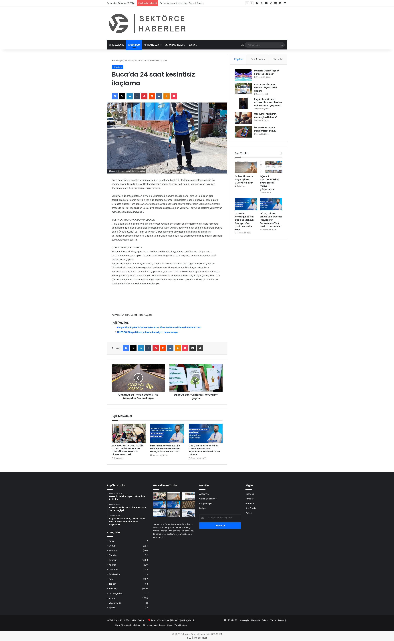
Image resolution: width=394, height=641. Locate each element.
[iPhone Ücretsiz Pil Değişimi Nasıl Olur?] (243, 132)
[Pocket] (174, 96)
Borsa (112, 541)
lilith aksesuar (200, 637)
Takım (264, 620)
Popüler (238, 59)
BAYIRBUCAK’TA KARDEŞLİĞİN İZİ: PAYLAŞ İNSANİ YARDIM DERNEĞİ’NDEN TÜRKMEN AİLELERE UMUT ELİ (127, 450)
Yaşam (112, 598)
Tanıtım (112, 584)
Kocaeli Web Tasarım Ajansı (159, 625)
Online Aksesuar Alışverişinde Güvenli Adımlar (244, 179)
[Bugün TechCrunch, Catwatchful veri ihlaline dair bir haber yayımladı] (243, 103)
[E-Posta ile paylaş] (192, 348)
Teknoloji (153, 44)
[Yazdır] (200, 348)
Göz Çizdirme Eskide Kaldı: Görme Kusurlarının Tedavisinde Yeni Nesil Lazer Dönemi (204, 450)
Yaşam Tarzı (175, 44)
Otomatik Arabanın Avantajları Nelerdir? (265, 115)
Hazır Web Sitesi (123, 625)
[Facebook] (115, 96)
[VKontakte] (159, 96)
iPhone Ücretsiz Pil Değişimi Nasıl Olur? (265, 129)
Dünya (112, 545)
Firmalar (113, 555)
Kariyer (112, 565)
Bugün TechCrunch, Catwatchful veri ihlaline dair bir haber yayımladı (268, 102)
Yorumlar (278, 59)
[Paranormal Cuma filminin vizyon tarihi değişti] (243, 88)
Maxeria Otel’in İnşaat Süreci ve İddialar (266, 72)
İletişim (202, 508)
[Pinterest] (144, 96)
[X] (122, 96)
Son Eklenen (258, 59)
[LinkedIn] (130, 96)
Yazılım (112, 607)
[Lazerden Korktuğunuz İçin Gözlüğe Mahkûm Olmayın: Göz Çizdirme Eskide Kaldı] (167, 433)
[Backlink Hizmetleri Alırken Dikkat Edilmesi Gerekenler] (188, 513)
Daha (192, 44)
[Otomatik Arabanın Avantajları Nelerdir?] (243, 118)
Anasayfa (118, 44)
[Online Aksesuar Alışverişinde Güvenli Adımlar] (246, 167)
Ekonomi (113, 550)
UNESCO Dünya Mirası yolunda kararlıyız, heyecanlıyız (147, 332)
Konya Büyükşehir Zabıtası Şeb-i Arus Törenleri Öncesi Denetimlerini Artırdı (159, 327)
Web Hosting (181, 625)
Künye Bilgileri (206, 503)
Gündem (135, 44)
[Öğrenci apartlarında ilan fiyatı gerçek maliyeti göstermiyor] (271, 167)
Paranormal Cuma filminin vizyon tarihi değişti (265, 87)
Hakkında (255, 620)
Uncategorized (116, 593)
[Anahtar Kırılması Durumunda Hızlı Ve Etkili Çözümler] (188, 504)
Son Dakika (114, 574)
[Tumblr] (137, 96)
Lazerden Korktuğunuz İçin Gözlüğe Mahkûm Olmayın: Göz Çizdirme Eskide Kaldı (165, 448)
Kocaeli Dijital (177, 620)
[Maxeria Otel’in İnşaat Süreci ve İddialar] (243, 75)
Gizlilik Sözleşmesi (208, 498)
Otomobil (113, 569)
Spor (111, 579)
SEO (189, 637)
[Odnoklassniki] (166, 96)
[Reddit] (152, 96)
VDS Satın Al (139, 625)
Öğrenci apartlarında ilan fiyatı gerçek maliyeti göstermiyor (187, 3)
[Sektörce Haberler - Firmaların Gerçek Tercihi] (146, 23)
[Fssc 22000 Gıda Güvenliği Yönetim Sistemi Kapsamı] (159, 513)
